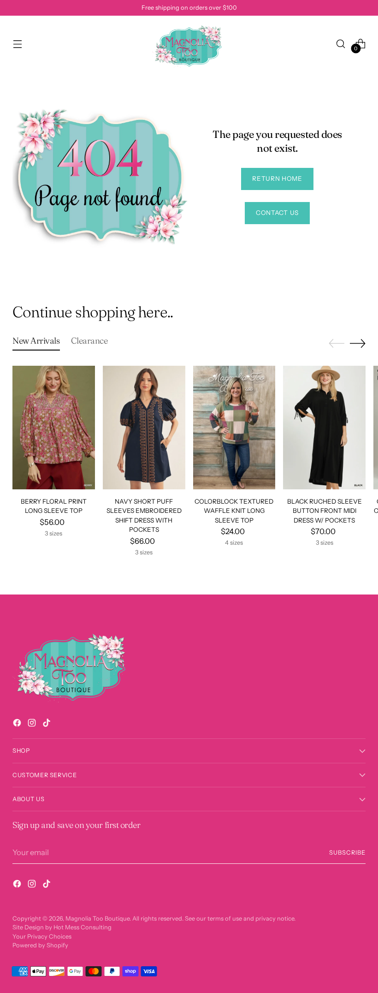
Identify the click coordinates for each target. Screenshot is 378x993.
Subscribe (347, 852)
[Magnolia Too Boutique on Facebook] (18, 724)
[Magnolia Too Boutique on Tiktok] (47, 724)
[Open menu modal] (17, 43)
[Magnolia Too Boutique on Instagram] (32, 724)
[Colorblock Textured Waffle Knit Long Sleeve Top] (234, 427)
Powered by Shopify (40, 945)
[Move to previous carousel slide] (336, 343)
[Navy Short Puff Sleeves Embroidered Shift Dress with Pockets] (144, 427)
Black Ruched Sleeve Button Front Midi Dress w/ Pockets (324, 511)
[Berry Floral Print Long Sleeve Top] (53, 427)
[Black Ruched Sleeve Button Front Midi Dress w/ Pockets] (324, 427)
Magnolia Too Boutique (97, 918)
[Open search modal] (340, 43)
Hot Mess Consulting (82, 927)
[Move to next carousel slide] (358, 343)
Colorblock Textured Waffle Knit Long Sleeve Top (234, 511)
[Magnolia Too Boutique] (189, 43)
